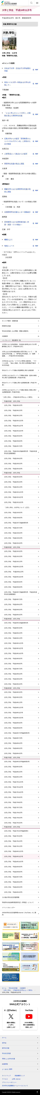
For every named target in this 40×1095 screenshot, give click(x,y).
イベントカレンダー (8, 907)
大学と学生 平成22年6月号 (13, 458)
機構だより (8, 239)
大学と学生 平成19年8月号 (13, 663)
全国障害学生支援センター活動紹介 (17, 212)
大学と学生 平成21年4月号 (13, 543)
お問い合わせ (16, 1079)
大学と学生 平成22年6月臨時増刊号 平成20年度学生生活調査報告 (20, 452)
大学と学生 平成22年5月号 (13, 463)
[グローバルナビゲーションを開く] (37, 3)
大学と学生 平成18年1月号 (13, 777)
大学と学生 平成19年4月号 (13, 684)
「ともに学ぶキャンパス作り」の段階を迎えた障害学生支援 (17, 114)
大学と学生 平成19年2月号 (13, 697)
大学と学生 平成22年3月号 (13, 477)
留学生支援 (5, 1048)
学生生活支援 (13, 988)
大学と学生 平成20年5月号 (13, 609)
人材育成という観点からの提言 (15, 154)
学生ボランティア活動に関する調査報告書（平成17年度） (19, 384)
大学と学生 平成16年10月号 (13, 861)
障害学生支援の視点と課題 (14, 164)
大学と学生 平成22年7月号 (13, 446)
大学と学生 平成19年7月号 (13, 669)
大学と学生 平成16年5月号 (13, 887)
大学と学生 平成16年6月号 (13, 882)
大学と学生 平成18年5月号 (13, 748)
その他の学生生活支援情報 (10, 897)
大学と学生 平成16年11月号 (13, 856)
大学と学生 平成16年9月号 (13, 866)
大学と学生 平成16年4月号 (13, 892)
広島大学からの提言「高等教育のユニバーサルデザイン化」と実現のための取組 (17, 141)
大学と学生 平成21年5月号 (13, 538)
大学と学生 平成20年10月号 (13, 577)
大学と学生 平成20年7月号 (13, 599)
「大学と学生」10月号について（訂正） (17, 507)
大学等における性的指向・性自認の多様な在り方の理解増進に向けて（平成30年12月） (19, 345)
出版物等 (5, 336)
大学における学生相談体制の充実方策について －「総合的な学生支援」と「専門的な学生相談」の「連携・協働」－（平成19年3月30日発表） (19, 354)
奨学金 (4, 1043)
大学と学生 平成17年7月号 (13, 807)
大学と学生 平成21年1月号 (13, 561)
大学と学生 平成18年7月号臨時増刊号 (17, 733)
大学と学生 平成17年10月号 (13, 792)
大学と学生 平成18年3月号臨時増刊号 (17, 761)
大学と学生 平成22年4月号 (13, 469)
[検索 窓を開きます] (31, 3)
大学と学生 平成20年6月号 (13, 604)
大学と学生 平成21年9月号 (13, 512)
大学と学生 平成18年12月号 (13, 707)
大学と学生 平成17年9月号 (13, 797)
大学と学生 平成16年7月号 (13, 877)
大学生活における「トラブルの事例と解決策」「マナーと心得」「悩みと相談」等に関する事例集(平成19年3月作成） (19, 363)
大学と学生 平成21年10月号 (13, 502)
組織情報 (5, 1064)
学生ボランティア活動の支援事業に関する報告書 (18, 370)
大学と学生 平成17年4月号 (13, 823)
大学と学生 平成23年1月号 (13, 415)
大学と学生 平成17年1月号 (13, 846)
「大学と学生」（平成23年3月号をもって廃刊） (17, 397)
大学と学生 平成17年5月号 (13, 818)
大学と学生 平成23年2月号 (13, 410)
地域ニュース (9, 246)
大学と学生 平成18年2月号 (13, 772)
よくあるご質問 (7, 1069)
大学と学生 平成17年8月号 (13, 802)
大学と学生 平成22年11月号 (13, 426)
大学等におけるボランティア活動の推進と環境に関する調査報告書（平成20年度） (19, 391)
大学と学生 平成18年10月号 (13, 718)
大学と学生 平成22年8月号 (13, 441)
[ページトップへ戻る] (37, 1092)
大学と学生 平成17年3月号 (13, 836)
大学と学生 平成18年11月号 (13, 712)
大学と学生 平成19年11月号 (13, 648)
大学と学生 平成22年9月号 (13, 436)
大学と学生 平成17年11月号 (13, 787)
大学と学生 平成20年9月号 (13, 582)
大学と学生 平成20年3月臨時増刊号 (16, 623)
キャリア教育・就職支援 (10, 321)
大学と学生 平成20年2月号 (13, 633)
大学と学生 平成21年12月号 (13, 492)
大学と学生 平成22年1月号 (13, 487)
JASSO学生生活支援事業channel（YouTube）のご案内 (19, 914)
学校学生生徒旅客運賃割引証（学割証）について (18, 902)
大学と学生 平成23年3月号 (13, 405)
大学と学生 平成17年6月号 (13, 812)
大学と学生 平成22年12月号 (13, 420)
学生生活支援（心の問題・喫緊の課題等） (15, 331)
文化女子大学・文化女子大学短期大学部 (17, 69)
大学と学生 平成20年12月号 (13, 566)
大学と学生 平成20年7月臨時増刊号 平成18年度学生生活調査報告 (20, 593)
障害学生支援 (6, 326)
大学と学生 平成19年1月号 (13, 702)
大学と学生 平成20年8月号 (13, 587)
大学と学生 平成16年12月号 (13, 851)
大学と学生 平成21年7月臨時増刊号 (16, 523)
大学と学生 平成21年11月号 (13, 497)
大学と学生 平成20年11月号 (13, 572)
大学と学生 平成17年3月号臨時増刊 (16, 831)
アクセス (5, 1079)
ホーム (4, 988)
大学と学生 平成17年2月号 (13, 841)
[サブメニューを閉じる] (38, 336)
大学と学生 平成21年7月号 (13, 528)
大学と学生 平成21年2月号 (13, 556)
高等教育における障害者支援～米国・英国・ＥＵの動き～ (16, 223)
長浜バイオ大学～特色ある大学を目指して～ (17, 83)
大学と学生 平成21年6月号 (13, 533)
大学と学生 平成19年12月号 (13, 643)
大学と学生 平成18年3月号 (13, 767)
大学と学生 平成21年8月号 (13, 517)
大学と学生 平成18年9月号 (13, 723)
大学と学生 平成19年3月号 (13, 692)
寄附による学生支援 (8, 1058)
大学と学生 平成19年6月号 (13, 674)
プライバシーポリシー (9, 1082)
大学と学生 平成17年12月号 (13, 782)
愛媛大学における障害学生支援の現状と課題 (17, 190)
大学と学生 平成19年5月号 (13, 679)
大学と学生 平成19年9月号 (13, 658)
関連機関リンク (20, 1075)
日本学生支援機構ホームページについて (15, 1085)
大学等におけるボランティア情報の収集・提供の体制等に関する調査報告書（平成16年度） (19, 376)
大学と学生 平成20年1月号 (13, 638)
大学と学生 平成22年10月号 (13, 431)
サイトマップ (6, 1075)
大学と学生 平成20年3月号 (13, 628)
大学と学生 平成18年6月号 (13, 743)
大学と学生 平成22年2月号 (13, 482)
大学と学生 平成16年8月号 (13, 872)
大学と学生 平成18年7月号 (13, 738)
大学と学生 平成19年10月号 (13, 653)
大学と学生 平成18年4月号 (13, 753)
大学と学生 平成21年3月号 (13, 551)
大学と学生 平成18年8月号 (13, 728)
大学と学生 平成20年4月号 (13, 614)
